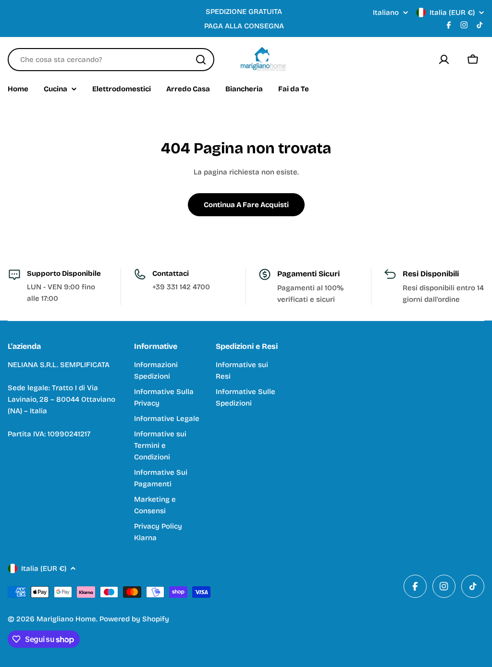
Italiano (386, 12)
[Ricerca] (201, 59)
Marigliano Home (66, 619)
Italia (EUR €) (452, 12)
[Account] (444, 59)
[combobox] (111, 59)
